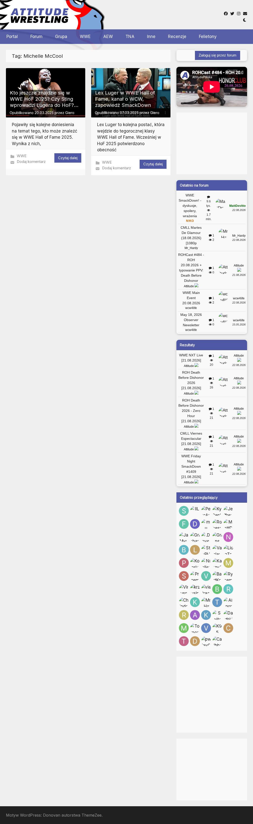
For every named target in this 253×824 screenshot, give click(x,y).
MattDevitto (237, 206)
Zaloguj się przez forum (217, 55)
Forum (36, 36)
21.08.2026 (239, 274)
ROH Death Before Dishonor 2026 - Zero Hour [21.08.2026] (191, 410)
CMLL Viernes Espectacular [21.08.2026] (191, 438)
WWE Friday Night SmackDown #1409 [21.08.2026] (191, 466)
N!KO (190, 221)
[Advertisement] (163, 14)
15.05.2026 (239, 324)
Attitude (189, 286)
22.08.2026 (239, 210)
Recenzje (177, 36)
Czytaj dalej (68, 157)
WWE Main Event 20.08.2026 (191, 298)
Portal (12, 36)
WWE (85, 36)
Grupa (61, 36)
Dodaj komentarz (31, 161)
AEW (108, 36)
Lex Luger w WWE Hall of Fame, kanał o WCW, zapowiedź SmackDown (125, 99)
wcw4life (191, 308)
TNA (130, 36)
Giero (69, 112)
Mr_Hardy (191, 248)
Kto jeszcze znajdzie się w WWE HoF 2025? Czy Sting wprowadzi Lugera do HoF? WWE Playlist (42, 102)
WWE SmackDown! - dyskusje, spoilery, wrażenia (190, 205)
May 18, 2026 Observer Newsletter (191, 320)
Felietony (208, 36)
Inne (151, 36)
